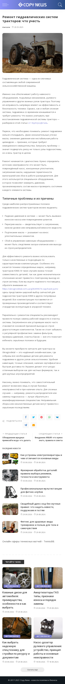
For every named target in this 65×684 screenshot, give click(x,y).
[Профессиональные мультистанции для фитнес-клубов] (10, 492)
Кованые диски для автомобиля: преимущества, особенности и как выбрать (14, 600)
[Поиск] (59, 4)
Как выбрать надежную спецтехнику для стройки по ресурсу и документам (16, 650)
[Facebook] (26, 417)
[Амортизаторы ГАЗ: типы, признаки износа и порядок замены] (48, 578)
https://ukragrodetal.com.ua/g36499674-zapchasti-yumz (30, 288)
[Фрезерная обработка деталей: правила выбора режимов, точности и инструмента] (10, 475)
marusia (6, 27)
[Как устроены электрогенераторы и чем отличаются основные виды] (10, 459)
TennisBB (49, 541)
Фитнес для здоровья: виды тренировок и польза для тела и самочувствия (39, 525)
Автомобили (11, 586)
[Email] (33, 425)
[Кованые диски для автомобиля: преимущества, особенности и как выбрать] (16, 578)
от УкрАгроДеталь (38, 122)
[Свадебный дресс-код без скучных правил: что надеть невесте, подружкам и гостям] (10, 509)
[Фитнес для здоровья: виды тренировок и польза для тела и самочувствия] (10, 527)
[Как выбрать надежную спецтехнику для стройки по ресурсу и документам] (16, 628)
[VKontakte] (57, 417)
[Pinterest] (41, 417)
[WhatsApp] (49, 417)
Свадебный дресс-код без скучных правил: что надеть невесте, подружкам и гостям (40, 507)
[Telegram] (26, 425)
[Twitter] (33, 417)
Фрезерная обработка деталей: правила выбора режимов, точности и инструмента (39, 473)
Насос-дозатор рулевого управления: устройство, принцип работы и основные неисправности (48, 650)
